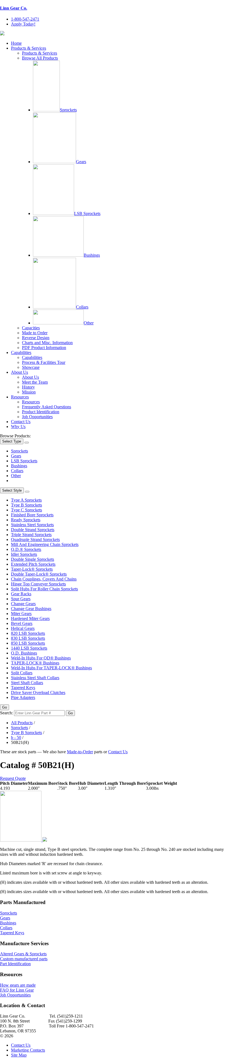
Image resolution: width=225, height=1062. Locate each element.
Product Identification (40, 411)
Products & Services (28, 48)
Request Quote (13, 778)
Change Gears (23, 603)
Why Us (18, 426)
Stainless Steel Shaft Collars (35, 677)
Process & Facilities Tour (43, 362)
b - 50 (16, 737)
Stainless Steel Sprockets (32, 524)
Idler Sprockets (24, 554)
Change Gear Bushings (31, 608)
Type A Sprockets (26, 500)
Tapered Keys (23, 687)
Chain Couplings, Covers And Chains (44, 579)
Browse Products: (15, 436)
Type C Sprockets (26, 510)
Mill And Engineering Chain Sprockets (44, 544)
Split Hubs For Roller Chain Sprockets (44, 589)
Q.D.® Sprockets (26, 549)
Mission (29, 392)
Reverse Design (35, 337)
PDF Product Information (44, 347)
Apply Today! (23, 24)
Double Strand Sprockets (32, 529)
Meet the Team (35, 382)
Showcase (31, 367)
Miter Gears (21, 613)
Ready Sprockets (25, 519)
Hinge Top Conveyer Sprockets (38, 584)
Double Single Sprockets (32, 559)
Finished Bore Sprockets (32, 514)
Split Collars (21, 672)
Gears (81, 161)
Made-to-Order (80, 751)
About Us (19, 372)
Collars (82, 307)
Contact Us (20, 421)
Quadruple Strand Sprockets (35, 539)
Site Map (19, 1055)
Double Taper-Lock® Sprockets (39, 574)
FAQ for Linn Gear (17, 990)
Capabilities (21, 352)
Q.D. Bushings (24, 653)
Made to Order (34, 332)
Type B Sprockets (26, 505)
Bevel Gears (21, 623)
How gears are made (18, 985)
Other (89, 323)
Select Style (12, 490)
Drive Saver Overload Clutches (38, 692)
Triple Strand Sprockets (31, 534)
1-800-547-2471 (25, 19)
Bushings (92, 255)
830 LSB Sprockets (28, 638)
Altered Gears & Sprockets (23, 953)
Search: (6, 712)
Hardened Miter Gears (30, 618)
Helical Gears (23, 628)
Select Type (11, 441)
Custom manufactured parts (23, 958)
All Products (22, 722)
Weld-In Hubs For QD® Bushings (41, 658)
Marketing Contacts (28, 1050)
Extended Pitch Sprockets (33, 564)
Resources (20, 397)
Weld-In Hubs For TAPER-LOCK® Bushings (51, 667)
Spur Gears (20, 598)
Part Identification (15, 963)
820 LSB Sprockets (28, 633)
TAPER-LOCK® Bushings (35, 663)
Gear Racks (21, 593)
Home (16, 43)
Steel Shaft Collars (27, 682)
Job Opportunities (37, 416)
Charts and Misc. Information (47, 342)
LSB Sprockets (87, 213)
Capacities (31, 327)
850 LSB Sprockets (28, 643)
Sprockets (68, 109)
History (28, 387)
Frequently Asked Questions (46, 406)
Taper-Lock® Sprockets (32, 569)
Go (4, 707)
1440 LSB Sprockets (29, 648)
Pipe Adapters (23, 697)
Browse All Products (40, 58)
